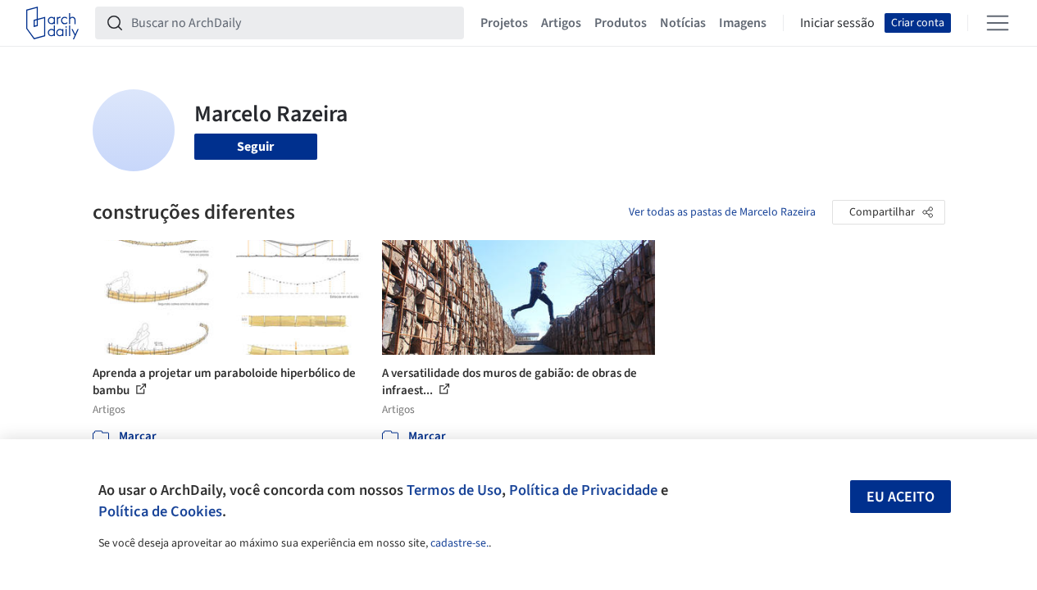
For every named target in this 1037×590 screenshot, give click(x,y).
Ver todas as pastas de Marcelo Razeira (722, 212)
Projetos (504, 23)
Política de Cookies (160, 511)
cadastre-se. (459, 543)
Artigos (561, 23)
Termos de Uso (454, 490)
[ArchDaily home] (52, 23)
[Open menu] (998, 23)
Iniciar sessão (837, 23)
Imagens (742, 23)
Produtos (620, 23)
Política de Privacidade (583, 490)
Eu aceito (900, 497)
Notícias (683, 23)
